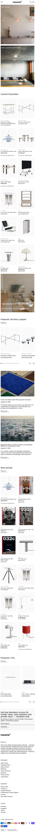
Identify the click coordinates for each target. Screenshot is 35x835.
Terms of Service (6, 771)
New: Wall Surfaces (6, 796)
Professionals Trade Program (9, 792)
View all (3, 322)
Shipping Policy (5, 765)
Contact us (4, 788)
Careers (3, 794)
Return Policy (5, 767)
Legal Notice (4, 776)
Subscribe (4, 726)
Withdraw (3, 769)
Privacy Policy (5, 774)
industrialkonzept (9, 819)
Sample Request (6, 790)
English (3, 830)
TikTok (3, 810)
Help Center (4, 763)
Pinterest (3, 806)
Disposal (3, 773)
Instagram (4, 808)
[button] (31, 2)
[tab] (2, 363)
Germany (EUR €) (11, 830)
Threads (3, 812)
